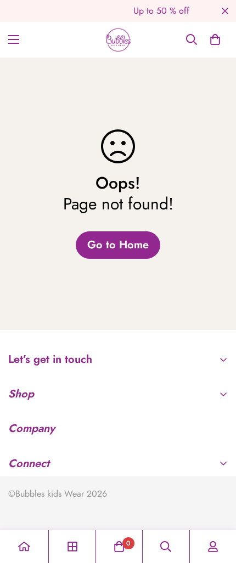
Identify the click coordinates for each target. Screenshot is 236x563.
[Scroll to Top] (216, 505)
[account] (212, 546)
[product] (24, 546)
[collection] (72, 546)
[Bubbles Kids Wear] (118, 40)
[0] (215, 39)
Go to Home (118, 245)
